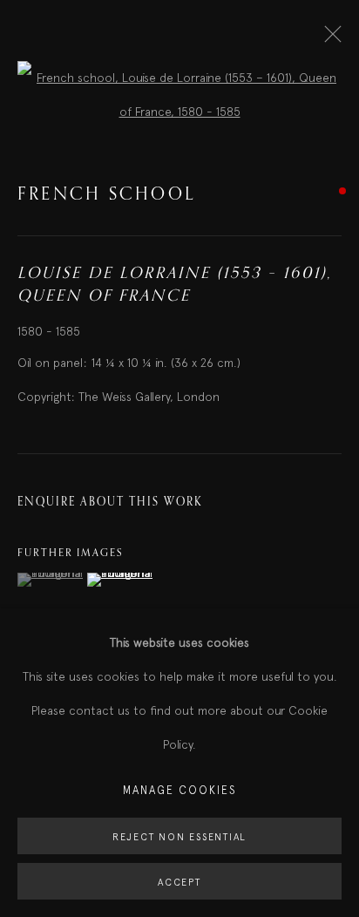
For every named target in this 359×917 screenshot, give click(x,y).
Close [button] (328, 39)
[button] (50, 580)
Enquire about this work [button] (109, 502)
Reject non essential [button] (179, 837)
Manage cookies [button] (180, 790)
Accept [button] (179, 882)
